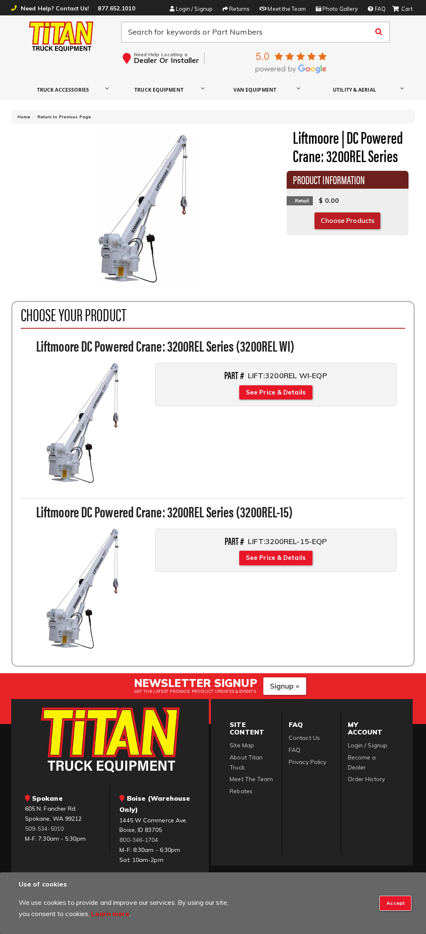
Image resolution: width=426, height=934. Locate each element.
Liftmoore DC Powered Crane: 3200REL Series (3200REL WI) (165, 345)
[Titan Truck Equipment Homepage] (61, 36)
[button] (65, 89)
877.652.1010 (116, 8)
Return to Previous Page (64, 117)
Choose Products (348, 220)
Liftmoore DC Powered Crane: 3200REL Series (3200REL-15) (164, 511)
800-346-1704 (138, 840)
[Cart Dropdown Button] (402, 9)
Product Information (329, 179)
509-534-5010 (44, 828)
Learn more (110, 913)
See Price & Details (276, 392)
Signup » (285, 686)
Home (23, 117)
